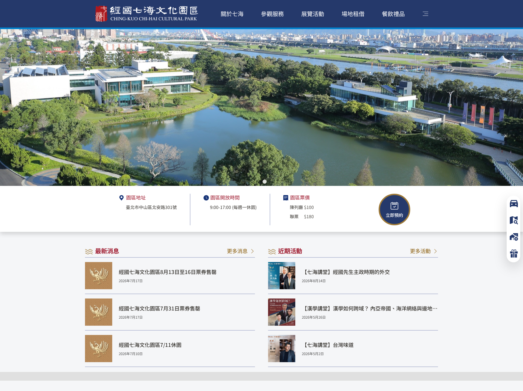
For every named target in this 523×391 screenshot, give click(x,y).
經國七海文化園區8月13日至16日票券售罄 (168, 272)
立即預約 (394, 215)
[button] (258, 182)
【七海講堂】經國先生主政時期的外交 (346, 272)
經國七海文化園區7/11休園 (150, 345)
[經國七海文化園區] (147, 13)
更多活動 (420, 250)
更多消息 (237, 250)
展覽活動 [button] (312, 14)
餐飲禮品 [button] (393, 14)
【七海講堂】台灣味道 (328, 345)
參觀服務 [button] (272, 14)
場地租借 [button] (353, 14)
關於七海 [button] (232, 14)
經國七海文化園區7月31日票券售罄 (159, 308)
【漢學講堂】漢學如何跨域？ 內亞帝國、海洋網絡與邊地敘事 (369, 308)
